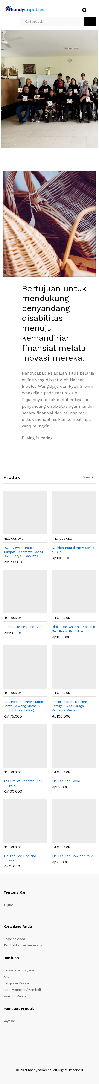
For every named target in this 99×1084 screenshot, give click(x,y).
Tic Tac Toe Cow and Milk (72, 856)
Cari (90, 21)
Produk (11, 477)
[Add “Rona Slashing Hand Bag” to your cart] (19, 611)
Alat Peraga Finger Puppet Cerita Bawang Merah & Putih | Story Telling (23, 706)
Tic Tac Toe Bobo (66, 781)
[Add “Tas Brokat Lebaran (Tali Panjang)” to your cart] (19, 765)
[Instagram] (33, 1036)
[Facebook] (4, 1036)
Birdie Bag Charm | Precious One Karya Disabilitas (73, 629)
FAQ (6, 976)
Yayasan (9, 1021)
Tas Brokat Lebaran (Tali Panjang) (22, 783)
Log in (93, 11)
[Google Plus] (19, 1036)
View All (89, 477)
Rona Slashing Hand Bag (22, 626)
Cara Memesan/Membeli (22, 989)
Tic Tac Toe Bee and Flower (19, 858)
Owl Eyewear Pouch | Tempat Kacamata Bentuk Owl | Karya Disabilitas (23, 552)
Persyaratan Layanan (19, 970)
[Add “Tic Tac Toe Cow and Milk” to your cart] (68, 840)
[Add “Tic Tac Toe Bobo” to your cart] (68, 765)
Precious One (13, 538)
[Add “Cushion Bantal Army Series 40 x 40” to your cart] (68, 531)
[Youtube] (26, 1036)
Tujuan (8, 905)
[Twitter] (11, 1036)
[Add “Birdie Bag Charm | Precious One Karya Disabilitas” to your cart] (68, 611)
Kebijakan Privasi (16, 983)
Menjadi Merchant (17, 996)
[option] (49, 89)
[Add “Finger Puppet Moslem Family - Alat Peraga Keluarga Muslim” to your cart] (68, 686)
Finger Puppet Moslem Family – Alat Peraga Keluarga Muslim (69, 706)
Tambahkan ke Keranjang (22, 945)
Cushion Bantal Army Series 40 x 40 (73, 550)
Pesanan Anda (14, 939)
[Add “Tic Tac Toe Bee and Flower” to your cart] (19, 840)
